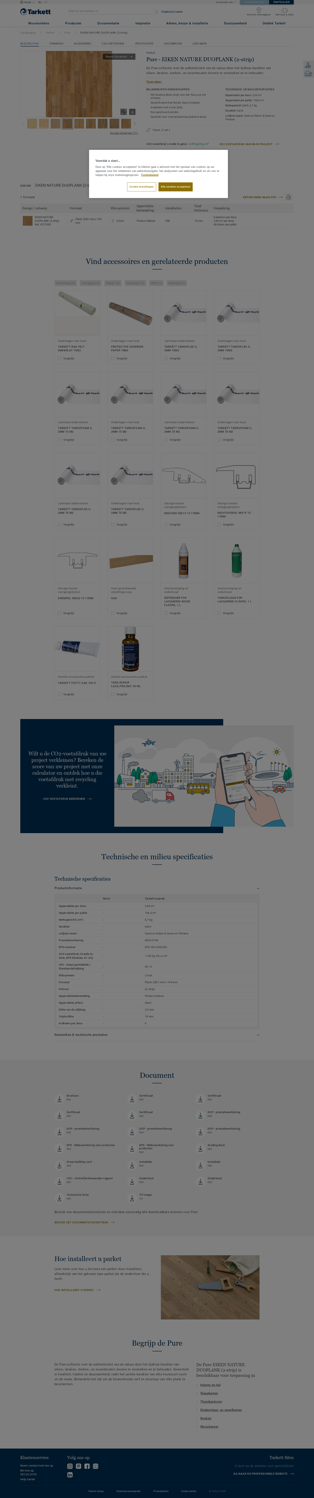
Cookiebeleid (149, 175)
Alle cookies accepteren (175, 186)
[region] (158, 174)
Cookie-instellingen (141, 186)
